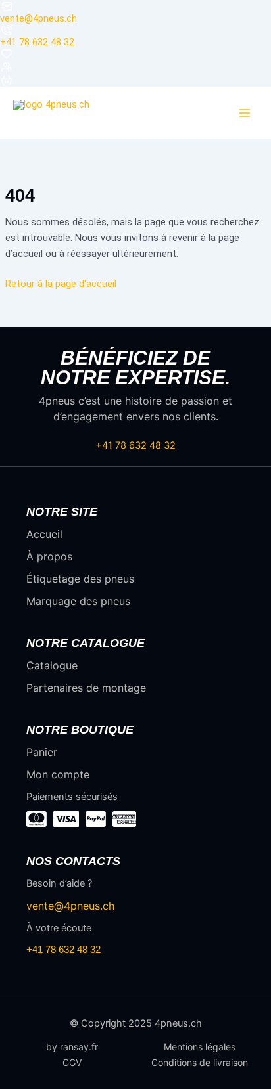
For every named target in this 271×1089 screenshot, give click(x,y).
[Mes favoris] (135, 53)
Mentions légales (199, 1047)
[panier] (135, 80)
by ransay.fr (72, 1047)
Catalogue (52, 665)
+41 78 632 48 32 (37, 42)
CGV (72, 1062)
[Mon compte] (135, 67)
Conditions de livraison (199, 1062)
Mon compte (57, 774)
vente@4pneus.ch (38, 18)
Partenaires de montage (86, 687)
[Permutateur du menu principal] (245, 112)
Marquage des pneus (78, 601)
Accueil (44, 534)
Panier (41, 752)
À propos (49, 556)
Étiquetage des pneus (80, 578)
